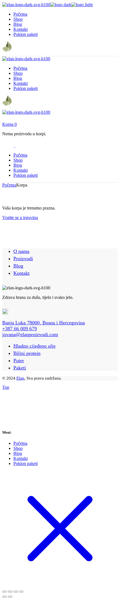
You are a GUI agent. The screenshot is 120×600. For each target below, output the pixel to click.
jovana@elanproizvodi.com (30, 334)
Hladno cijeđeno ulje (34, 346)
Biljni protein (26, 353)
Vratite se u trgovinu (20, 217)
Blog (18, 266)
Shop (18, 448)
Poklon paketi (25, 463)
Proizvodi (23, 258)
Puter (18, 360)
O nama (21, 251)
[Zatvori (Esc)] (21, 591)
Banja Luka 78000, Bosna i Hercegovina (43, 322)
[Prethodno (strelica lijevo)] (4, 596)
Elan (20, 378)
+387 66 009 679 (19, 328)
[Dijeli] (15, 591)
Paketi (19, 368)
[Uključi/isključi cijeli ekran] (10, 591)
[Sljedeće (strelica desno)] (10, 596)
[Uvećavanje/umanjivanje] (4, 591)
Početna (20, 443)
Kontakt (21, 273)
